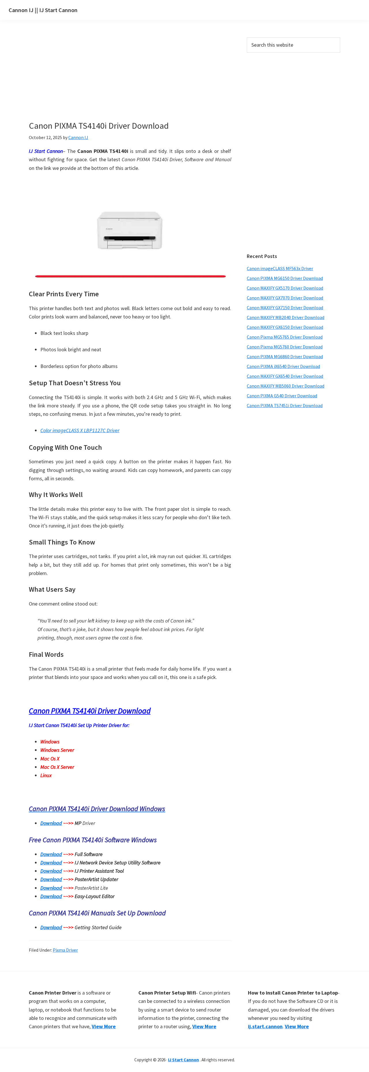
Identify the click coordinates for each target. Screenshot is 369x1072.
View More (104, 1026)
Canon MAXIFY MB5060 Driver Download (285, 386)
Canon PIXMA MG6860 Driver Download (285, 356)
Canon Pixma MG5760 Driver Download (285, 347)
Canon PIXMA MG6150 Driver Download (285, 278)
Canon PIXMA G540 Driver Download (282, 396)
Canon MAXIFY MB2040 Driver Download (285, 317)
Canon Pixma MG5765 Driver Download (285, 337)
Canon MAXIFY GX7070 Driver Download (285, 298)
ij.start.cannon (265, 1026)
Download (51, 823)
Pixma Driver (65, 950)
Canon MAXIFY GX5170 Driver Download (285, 288)
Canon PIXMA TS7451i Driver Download (285, 405)
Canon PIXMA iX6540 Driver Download (283, 366)
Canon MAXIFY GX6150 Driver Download (285, 327)
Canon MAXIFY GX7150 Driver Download (285, 307)
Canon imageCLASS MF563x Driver (280, 268)
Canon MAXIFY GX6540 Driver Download (285, 376)
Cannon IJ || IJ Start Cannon (43, 10)
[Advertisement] (130, 80)
